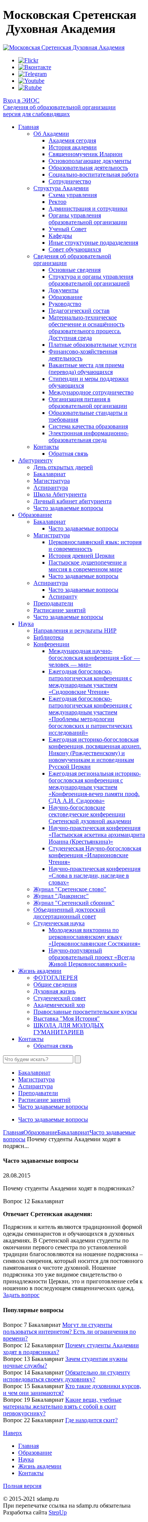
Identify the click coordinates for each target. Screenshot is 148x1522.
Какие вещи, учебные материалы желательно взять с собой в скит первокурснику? (62, 1406)
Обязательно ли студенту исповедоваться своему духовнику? (66, 1375)
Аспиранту (63, 596)
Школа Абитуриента (60, 494)
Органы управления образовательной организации (88, 218)
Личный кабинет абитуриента (72, 501)
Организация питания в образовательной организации (88, 402)
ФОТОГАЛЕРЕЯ (55, 977)
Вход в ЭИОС (21, 100)
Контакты (46, 447)
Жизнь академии (39, 971)
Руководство (65, 304)
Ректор (57, 202)
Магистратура (51, 481)
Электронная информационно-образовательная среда (89, 436)
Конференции (51, 644)
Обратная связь (68, 453)
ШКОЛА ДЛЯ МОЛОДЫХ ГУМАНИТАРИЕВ (68, 1028)
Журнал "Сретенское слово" (69, 889)
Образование (65, 297)
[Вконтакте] (34, 67)
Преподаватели (53, 603)
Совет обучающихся (75, 249)
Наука (26, 624)
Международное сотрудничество (91, 392)
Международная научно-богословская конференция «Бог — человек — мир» (94, 658)
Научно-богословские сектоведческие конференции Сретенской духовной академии (90, 814)
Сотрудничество (70, 181)
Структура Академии (61, 188)
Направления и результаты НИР (75, 630)
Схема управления (73, 195)
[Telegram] (32, 74)
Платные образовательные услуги (93, 344)
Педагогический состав (79, 310)
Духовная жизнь (54, 991)
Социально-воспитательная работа (94, 174)
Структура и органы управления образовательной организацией (91, 280)
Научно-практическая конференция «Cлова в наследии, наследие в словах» (94, 876)
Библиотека (48, 637)
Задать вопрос (21, 1295)
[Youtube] (31, 81)
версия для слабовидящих (36, 114)
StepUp (58, 1512)
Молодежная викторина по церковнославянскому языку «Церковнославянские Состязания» (94, 937)
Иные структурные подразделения (93, 242)
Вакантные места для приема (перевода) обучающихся (86, 368)
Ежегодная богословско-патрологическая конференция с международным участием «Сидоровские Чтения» (90, 681)
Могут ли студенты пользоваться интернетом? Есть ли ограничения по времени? (69, 1332)
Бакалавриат (49, 474)
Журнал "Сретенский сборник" (74, 903)
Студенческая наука (59, 923)
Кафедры (60, 236)
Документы (64, 290)
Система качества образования (88, 426)
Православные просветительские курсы (85, 1011)
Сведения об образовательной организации (59, 107)
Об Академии (51, 133)
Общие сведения (55, 984)
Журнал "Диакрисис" (61, 896)
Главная (28, 127)
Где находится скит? (91, 1420)
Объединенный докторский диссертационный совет (69, 913)
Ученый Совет (68, 229)
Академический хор (59, 1005)
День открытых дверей (63, 467)
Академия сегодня (72, 140)
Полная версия (22, 1486)
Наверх (12, 1433)
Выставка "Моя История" (66, 1018)
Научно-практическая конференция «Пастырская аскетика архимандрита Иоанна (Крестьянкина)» (97, 835)
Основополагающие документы (90, 161)
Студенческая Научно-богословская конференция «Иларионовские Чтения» (95, 855)
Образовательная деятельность (88, 167)
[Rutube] (30, 87)
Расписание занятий (59, 610)
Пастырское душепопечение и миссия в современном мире (88, 565)
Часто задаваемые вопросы (68, 508)
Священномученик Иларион (86, 154)
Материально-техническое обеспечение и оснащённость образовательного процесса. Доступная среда (86, 327)
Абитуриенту (35, 460)
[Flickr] (28, 60)
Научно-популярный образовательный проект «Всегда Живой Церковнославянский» (92, 957)
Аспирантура (50, 487)
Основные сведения (75, 270)
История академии (73, 147)
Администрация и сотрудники (88, 208)
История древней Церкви (82, 555)
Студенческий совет (59, 998)
